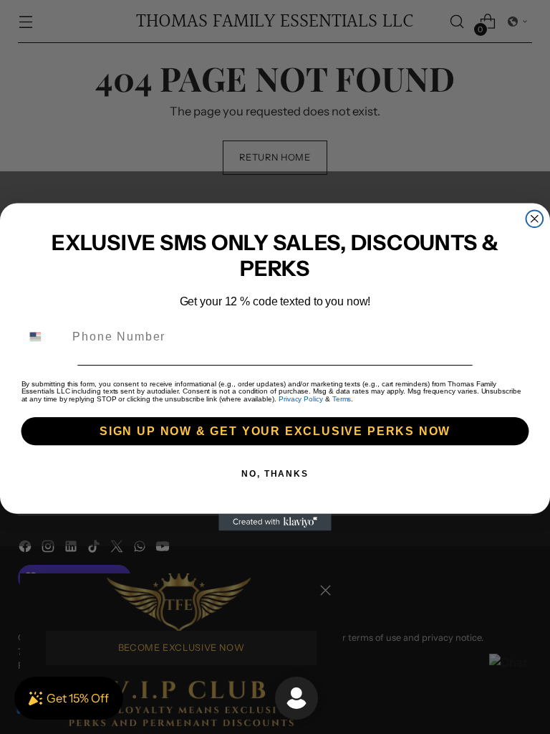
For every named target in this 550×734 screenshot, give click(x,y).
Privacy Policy (301, 399)
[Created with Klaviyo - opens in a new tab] (275, 522)
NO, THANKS (275, 474)
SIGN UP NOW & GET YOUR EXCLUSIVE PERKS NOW (275, 431)
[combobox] (44, 336)
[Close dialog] (535, 218)
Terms (342, 399)
